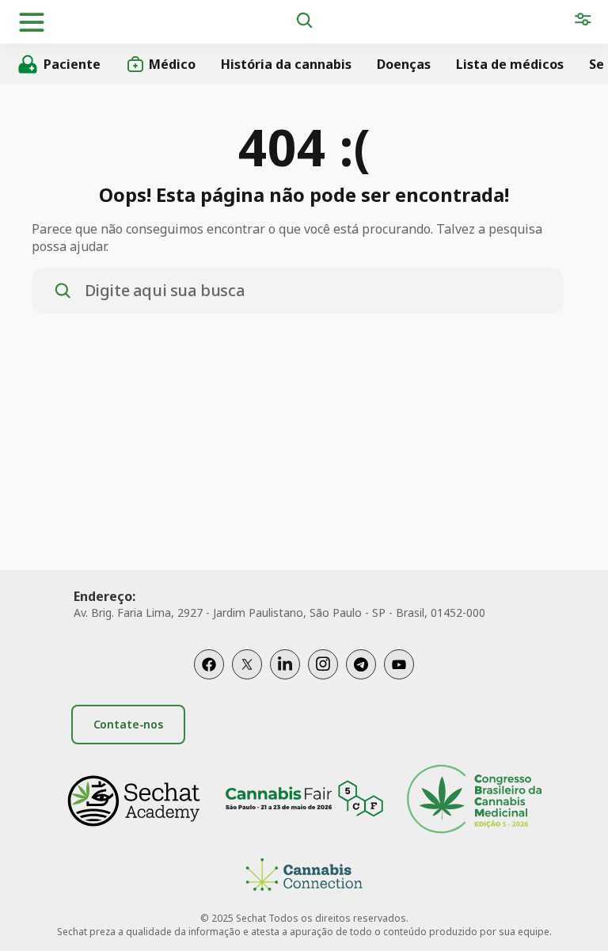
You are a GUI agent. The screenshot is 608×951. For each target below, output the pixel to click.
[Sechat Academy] (133, 801)
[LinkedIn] (285, 664)
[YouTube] (399, 664)
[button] (32, 22)
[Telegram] (361, 664)
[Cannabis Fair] (304, 801)
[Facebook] (209, 664)
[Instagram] (323, 664)
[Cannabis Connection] (304, 877)
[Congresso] (474, 801)
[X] (247, 664)
